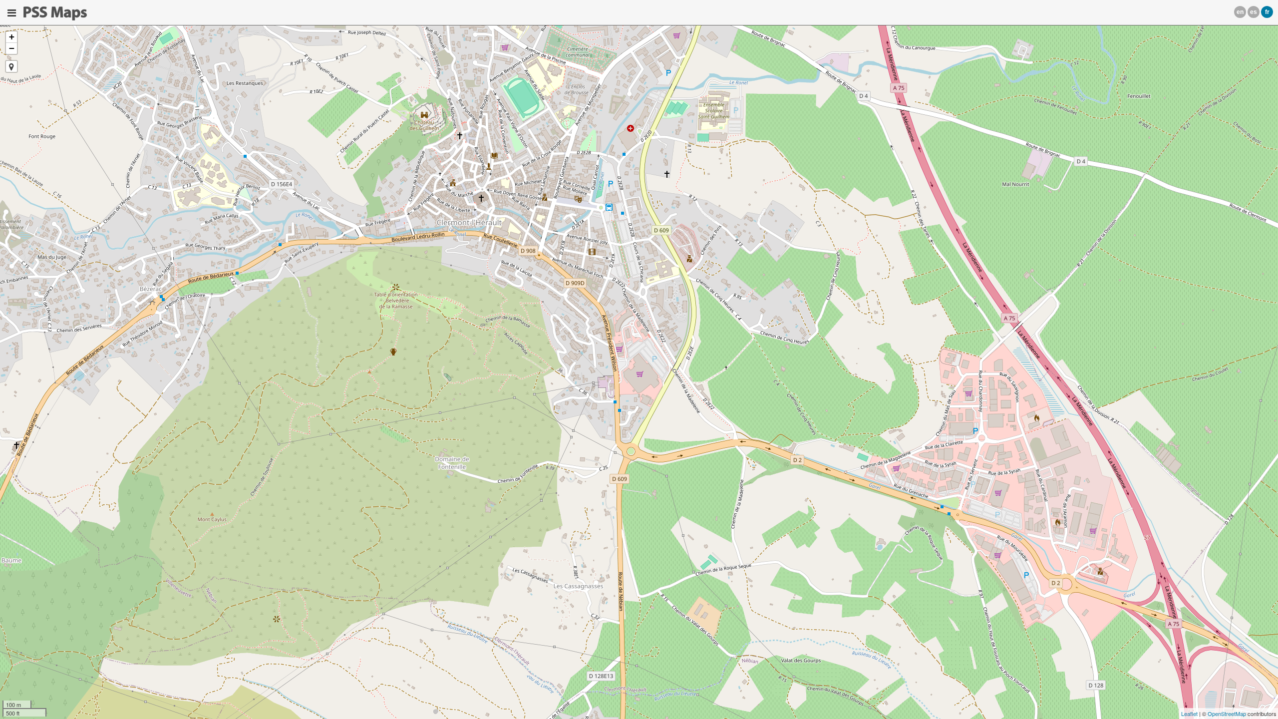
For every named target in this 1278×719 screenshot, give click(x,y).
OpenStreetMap (1227, 714)
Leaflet (1189, 714)
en (1240, 11)
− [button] (11, 48)
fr (1267, 11)
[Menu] (11, 13)
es (1253, 11)
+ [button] (11, 36)
